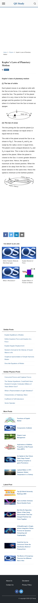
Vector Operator (10, 403)
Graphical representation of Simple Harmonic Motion (19, 358)
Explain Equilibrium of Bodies (14, 335)
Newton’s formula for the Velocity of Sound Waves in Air (19, 351)
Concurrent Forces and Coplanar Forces (18, 377)
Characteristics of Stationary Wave (16, 395)
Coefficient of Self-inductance (14, 399)
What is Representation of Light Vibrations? (19, 390)
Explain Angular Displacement (14, 346)
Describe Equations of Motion (14, 363)
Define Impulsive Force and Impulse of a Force (18, 340)
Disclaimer (25, 581)
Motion (6, 69)
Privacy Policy (27, 585)
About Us (9, 581)
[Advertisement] (19, 29)
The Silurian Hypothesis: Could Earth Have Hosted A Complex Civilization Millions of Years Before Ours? (19, 383)
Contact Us (10, 585)
